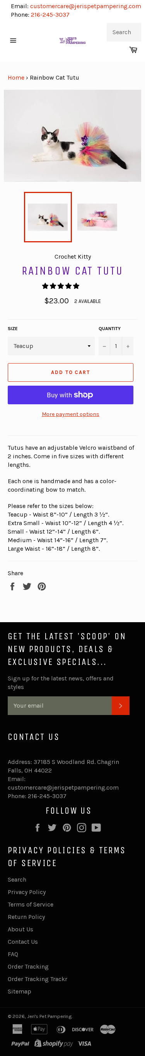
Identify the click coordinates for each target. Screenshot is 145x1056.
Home (16, 77)
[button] (61, 286)
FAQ (13, 954)
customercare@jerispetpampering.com (85, 6)
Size (13, 328)
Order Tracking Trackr (37, 979)
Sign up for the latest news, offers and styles (61, 683)
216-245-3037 (50, 14)
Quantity (110, 328)
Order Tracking (28, 966)
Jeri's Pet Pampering (49, 1016)
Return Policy (26, 916)
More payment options (70, 414)
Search (17, 879)
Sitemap (19, 991)
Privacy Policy (27, 892)
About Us (20, 929)
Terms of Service (30, 904)
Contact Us (23, 941)
